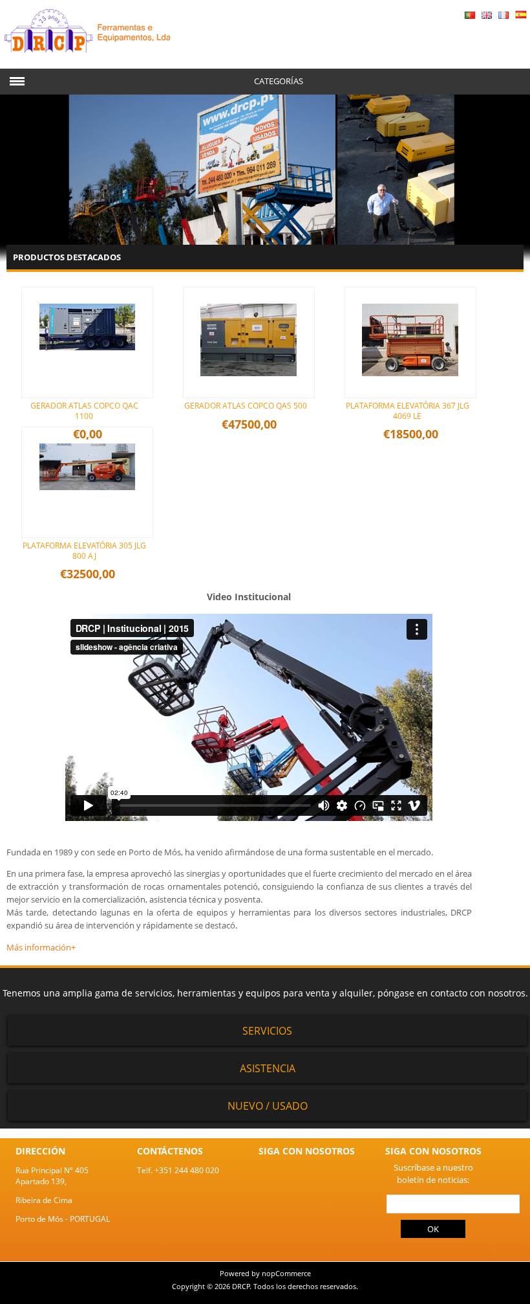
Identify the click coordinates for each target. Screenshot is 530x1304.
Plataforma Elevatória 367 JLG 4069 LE (407, 411)
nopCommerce (286, 1273)
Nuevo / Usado (268, 1106)
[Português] (470, 15)
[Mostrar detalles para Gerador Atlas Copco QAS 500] (248, 389)
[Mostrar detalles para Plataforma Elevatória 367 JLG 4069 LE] (410, 389)
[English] (487, 15)
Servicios (267, 1031)
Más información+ (41, 947)
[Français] (503, 15)
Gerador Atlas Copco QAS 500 (245, 405)
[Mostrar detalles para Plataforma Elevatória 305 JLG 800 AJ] (87, 503)
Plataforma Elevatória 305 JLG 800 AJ (84, 550)
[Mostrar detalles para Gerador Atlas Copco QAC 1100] (87, 363)
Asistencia (267, 1068)
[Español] (521, 15)
